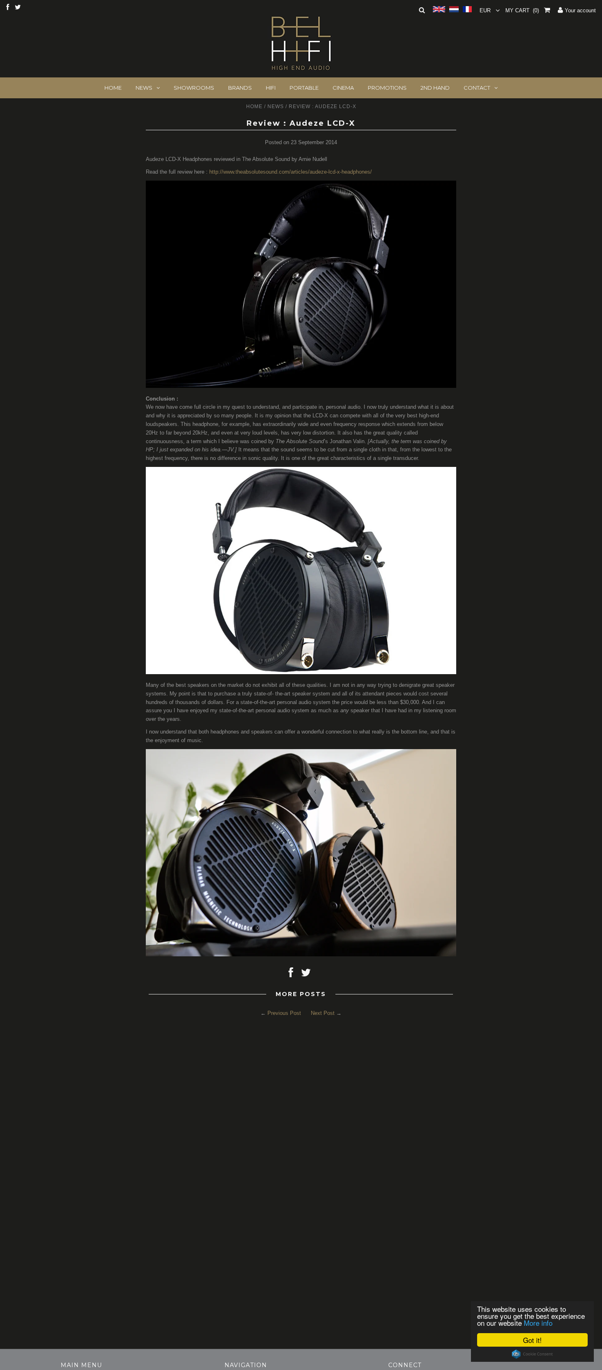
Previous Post (284, 1013)
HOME (113, 87)
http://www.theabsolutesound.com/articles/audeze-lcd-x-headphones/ (290, 172)
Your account (579, 10)
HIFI (271, 87)
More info (538, 1323)
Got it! (532, 1340)
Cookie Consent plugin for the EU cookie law (532, 1354)
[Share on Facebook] (291, 974)
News (275, 106)
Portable (304, 87)
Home (254, 106)
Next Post (323, 1013)
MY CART (522, 10)
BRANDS (240, 87)
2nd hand (435, 87)
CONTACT (477, 87)
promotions (387, 87)
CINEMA (343, 87)
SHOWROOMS (194, 87)
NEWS (144, 87)
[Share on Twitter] (306, 974)
